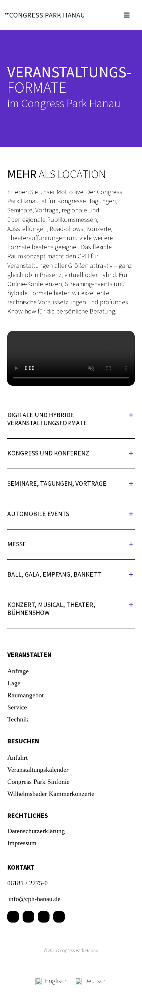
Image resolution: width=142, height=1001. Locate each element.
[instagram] (44, 917)
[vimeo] (59, 917)
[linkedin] (28, 917)
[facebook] (13, 917)
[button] (71, 419)
